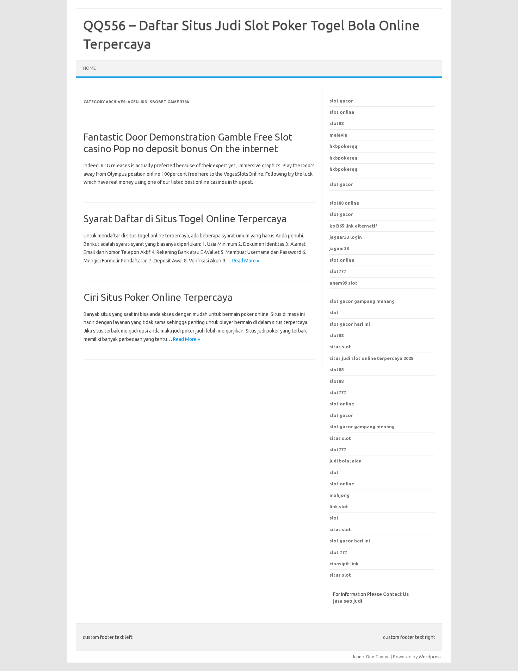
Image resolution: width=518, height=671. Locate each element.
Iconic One (363, 656)
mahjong (339, 495)
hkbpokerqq (343, 146)
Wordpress (430, 656)
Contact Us (396, 594)
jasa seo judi (347, 601)
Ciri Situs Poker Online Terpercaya (158, 297)
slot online (341, 112)
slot (334, 312)
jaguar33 (339, 248)
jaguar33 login (345, 237)
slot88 (336, 123)
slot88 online (344, 202)
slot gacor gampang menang (362, 301)
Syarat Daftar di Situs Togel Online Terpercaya (185, 218)
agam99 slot (343, 282)
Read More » (245, 260)
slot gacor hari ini (349, 324)
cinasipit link (344, 563)
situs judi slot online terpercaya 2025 (371, 358)
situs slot (340, 346)
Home (89, 68)
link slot (338, 506)
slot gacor (341, 100)
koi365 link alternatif (353, 225)
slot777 (337, 271)
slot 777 (338, 552)
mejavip (338, 134)
